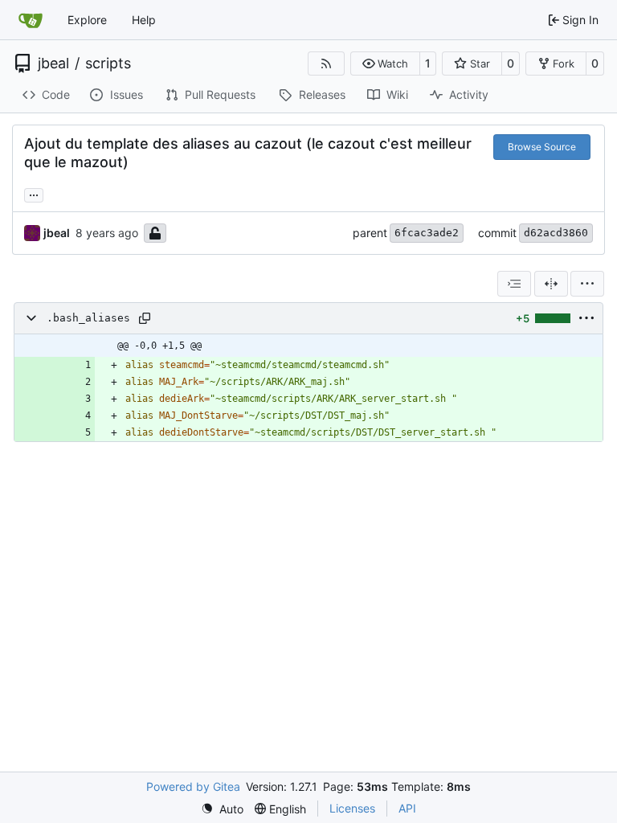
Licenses (352, 808)
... (34, 193)
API (407, 808)
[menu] (587, 284)
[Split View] (551, 284)
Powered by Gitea (193, 786)
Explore (87, 20)
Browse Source (542, 147)
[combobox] (514, 284)
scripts (108, 63)
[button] (385, 63)
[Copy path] (144, 318)
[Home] (30, 20)
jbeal (53, 63)
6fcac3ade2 (426, 233)
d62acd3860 (556, 233)
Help (144, 20)
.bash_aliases (88, 318)
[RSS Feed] (326, 63)
